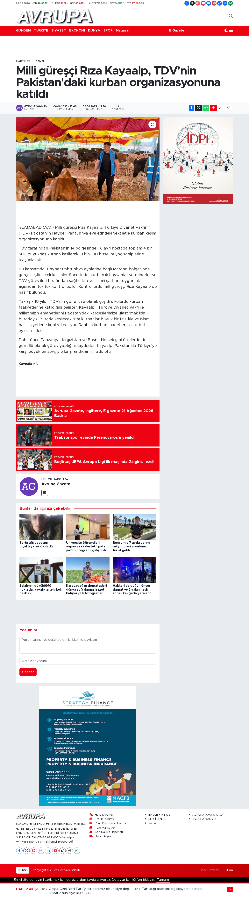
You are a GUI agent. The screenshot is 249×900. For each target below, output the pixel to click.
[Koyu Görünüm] (226, 30)
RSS (24, 870)
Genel (40, 61)
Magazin (122, 30)
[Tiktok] (62, 850)
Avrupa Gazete (55, 484)
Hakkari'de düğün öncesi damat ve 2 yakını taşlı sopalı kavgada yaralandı (132, 589)
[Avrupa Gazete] (55, 16)
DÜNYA (94, 30)
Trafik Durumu (104, 819)
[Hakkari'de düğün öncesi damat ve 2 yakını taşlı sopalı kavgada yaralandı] (134, 570)
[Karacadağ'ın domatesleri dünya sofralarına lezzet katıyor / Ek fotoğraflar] (88, 570)
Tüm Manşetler (105, 827)
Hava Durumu (104, 814)
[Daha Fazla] (213, 108)
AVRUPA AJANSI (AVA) (208, 814)
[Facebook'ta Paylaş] (191, 108)
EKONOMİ (77, 30)
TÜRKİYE (41, 30)
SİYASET (59, 30)
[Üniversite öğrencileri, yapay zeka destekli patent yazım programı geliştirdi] (88, 527)
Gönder (28, 672)
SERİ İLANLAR (157, 819)
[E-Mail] (44, 493)
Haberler (23, 61)
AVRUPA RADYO (204, 819)
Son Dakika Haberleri (109, 832)
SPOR (108, 30)
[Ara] (231, 16)
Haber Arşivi (103, 836)
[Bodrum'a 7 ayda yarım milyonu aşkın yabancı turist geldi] (134, 527)
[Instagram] (41, 850)
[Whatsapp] (77, 850)
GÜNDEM (23, 30)
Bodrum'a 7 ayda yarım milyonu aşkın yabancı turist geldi (131, 546)
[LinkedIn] (48, 850)
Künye (152, 823)
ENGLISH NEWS (159, 814)
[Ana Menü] (231, 30)
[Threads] (70, 850)
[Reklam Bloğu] (87, 745)
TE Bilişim (226, 870)
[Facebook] (19, 850)
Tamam (163, 879)
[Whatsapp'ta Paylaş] (206, 108)
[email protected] (61, 841)
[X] (26, 850)
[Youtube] (55, 850)
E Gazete (176, 30)
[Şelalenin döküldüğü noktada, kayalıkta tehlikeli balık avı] (41, 570)
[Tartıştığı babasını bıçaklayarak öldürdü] (41, 527)
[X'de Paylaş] (198, 108)
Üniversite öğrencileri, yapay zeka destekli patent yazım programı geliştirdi (87, 546)
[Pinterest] (34, 850)
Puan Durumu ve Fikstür (110, 823)
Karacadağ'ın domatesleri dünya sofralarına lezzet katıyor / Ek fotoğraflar (86, 589)
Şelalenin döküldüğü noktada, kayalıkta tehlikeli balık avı (40, 589)
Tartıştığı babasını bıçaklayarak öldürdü (172, 888)
